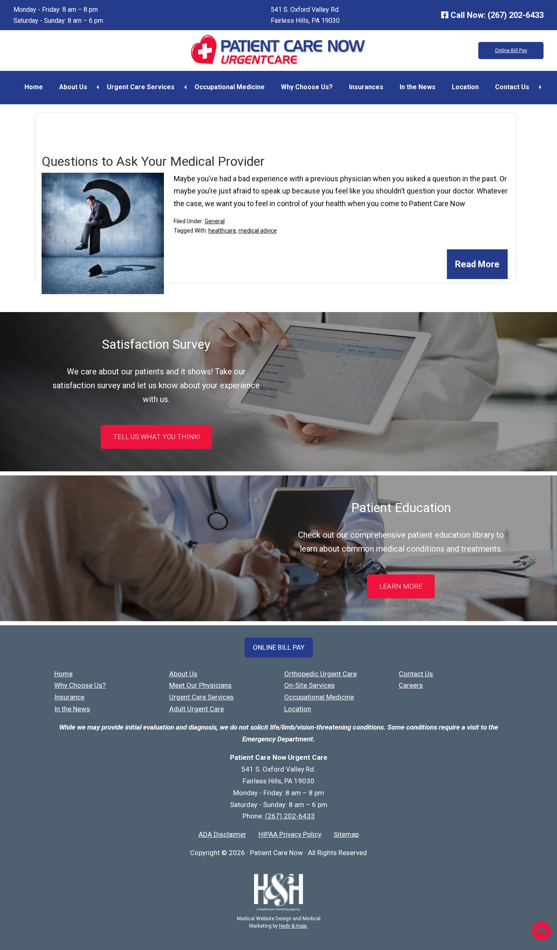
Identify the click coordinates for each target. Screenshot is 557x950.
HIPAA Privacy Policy (290, 834)
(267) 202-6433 (516, 15)
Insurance (69, 697)
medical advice (258, 230)
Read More (477, 264)
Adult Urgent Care (196, 709)
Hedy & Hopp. (293, 926)
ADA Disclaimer (222, 834)
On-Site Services (309, 685)
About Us (73, 87)
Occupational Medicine (230, 87)
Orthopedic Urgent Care (320, 674)
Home (33, 87)
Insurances (366, 87)
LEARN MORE (400, 586)
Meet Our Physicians (200, 685)
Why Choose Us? (307, 87)
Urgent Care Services (141, 87)
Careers (411, 685)
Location (465, 87)
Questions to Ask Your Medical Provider (153, 161)
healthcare (222, 230)
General (215, 221)
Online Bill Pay (511, 50)
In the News (417, 87)
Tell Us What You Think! (156, 437)
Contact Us (512, 87)
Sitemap (346, 834)
